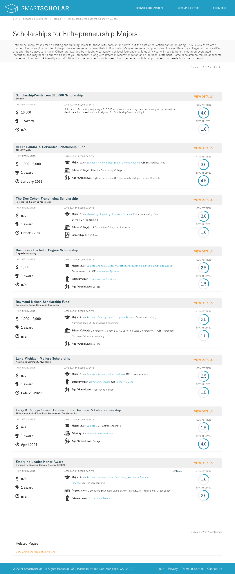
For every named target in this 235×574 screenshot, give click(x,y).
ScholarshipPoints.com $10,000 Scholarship (49, 95)
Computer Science (124, 317)
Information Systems (108, 271)
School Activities (124, 382)
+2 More (177, 470)
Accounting (133, 266)
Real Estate (114, 162)
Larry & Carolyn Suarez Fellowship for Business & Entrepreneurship (68, 410)
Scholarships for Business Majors (35, 551)
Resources (219, 7)
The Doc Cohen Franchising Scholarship (47, 198)
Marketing (92, 214)
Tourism (144, 477)
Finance (102, 162)
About (160, 568)
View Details (203, 96)
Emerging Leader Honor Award (39, 462)
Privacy (173, 568)
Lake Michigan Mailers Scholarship (43, 358)
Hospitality (104, 214)
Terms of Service (192, 568)
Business (91, 162)
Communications (131, 162)
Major (57, 18)
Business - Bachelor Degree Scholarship (47, 250)
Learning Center (188, 7)
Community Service (99, 382)
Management (105, 317)
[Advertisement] (80, 79)
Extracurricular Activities (102, 279)
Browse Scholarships (150, 7)
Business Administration (100, 266)
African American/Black (99, 433)
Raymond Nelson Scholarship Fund (43, 302)
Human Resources (161, 266)
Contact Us (214, 568)
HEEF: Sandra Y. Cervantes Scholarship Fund (50, 147)
